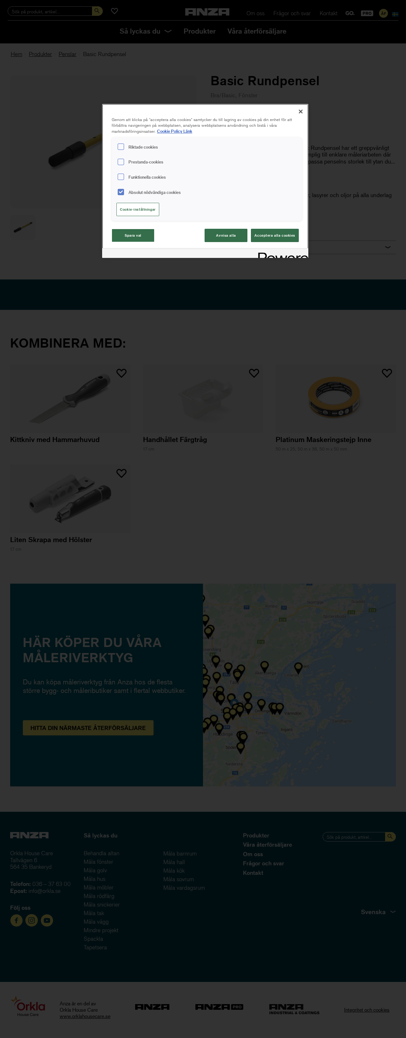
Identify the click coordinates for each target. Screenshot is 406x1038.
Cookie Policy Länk (174, 131)
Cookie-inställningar (137, 209)
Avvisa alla (226, 235)
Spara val (133, 235)
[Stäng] (301, 112)
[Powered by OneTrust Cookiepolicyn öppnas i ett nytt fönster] (281, 254)
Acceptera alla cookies (274, 235)
